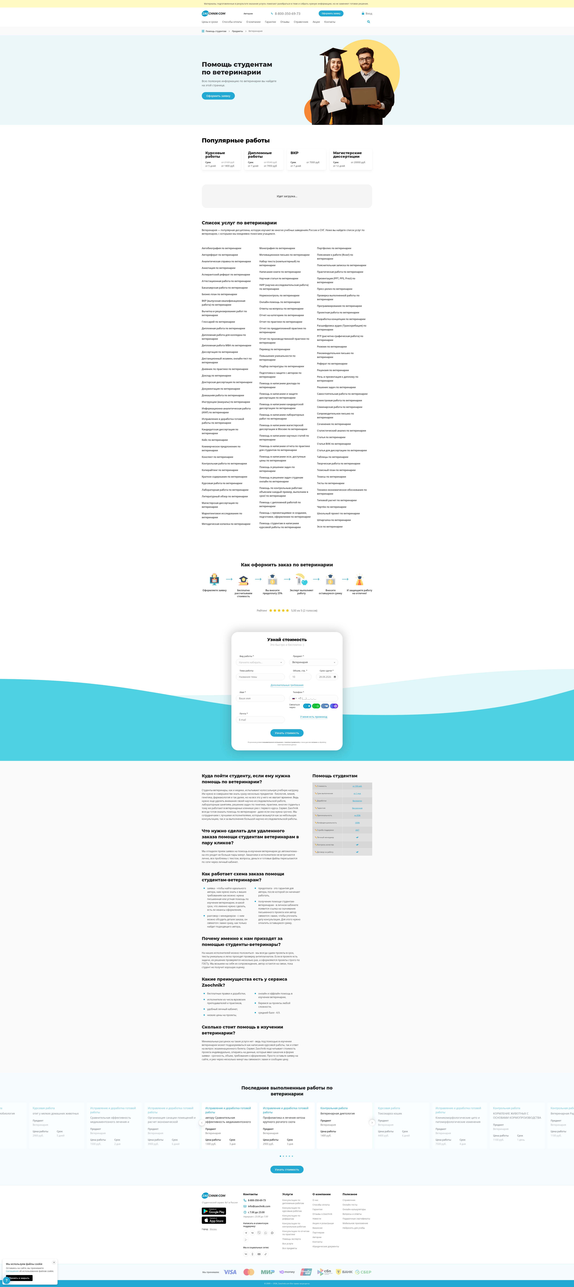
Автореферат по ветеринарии (220, 254)
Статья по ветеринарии (331, 437)
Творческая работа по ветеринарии (338, 463)
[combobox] (260, 662)
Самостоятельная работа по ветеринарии (342, 393)
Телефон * (298, 692)
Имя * (243, 692)
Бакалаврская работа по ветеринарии (225, 287)
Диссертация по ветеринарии (220, 352)
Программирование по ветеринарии (339, 306)
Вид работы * (247, 656)
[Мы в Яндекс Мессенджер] (246, 1239)
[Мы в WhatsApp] (265, 1233)
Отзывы (284, 21)
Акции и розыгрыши (323, 1223)
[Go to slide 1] (280, 1156)
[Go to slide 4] (289, 1156)
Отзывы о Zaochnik (322, 1214)
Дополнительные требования (287, 685)
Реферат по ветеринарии (332, 363)
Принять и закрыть (19, 1278)
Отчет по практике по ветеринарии (280, 321)
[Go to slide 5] (292, 1156)
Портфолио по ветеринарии (334, 248)
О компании (253, 21)
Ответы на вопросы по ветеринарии (281, 308)
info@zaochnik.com (259, 1206)
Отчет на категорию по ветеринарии (281, 315)
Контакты (329, 21)
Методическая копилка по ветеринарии (226, 524)
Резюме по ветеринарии (332, 346)
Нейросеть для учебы (354, 1227)
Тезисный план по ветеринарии (336, 470)
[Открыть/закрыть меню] (203, 31)
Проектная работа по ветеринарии (338, 312)
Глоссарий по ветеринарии (218, 321)
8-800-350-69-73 (257, 1200)
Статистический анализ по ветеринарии (341, 430)
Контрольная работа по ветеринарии (224, 463)
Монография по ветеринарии (277, 248)
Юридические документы (326, 1246)
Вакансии (317, 1227)
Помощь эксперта (291, 1239)
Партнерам (318, 1232)
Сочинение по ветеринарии (334, 424)
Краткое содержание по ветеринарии (224, 476)
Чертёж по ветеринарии (331, 506)
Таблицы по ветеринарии (332, 457)
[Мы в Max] (272, 1233)
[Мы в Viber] (259, 1233)
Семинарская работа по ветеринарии (339, 407)
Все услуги (287, 1243)
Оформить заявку (331, 13)
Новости (317, 1218)
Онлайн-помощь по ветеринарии (279, 302)
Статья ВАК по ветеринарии (334, 443)
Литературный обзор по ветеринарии (225, 496)
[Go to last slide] (202, 1123)
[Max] (334, 706)
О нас (315, 1200)
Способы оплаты (232, 21)
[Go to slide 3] (286, 1156)
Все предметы (289, 1248)
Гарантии (270, 21)
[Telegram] (307, 706)
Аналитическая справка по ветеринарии (226, 261)
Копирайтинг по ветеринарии (220, 470)
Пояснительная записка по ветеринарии (341, 265)
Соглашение (12, 1271)
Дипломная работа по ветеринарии (223, 328)
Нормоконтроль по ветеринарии (279, 295)
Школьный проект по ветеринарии (338, 513)
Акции (316, 21)
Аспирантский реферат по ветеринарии (226, 274)
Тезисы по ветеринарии (331, 476)
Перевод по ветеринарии (274, 349)
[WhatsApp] (316, 706)
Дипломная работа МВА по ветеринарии (226, 345)
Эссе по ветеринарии (330, 526)
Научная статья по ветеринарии (278, 278)
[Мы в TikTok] (265, 1254)
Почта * (244, 713)
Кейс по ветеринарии (215, 440)
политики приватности (292, 742)
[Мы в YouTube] (259, 1254)
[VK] (325, 706)
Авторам (248, 13)
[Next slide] (372, 1123)
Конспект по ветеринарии (217, 457)
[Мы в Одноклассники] (252, 1254)
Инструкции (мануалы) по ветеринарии (226, 402)
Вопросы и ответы (352, 1214)
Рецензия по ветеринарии (333, 370)
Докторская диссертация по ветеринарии (227, 382)
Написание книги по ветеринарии (280, 271)
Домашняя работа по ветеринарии (223, 395)
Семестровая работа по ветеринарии (339, 400)
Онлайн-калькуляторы (354, 1209)
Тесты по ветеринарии (330, 483)
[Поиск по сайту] (368, 21)
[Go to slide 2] (283, 1156)
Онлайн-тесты (350, 1204)
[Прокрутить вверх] (567, 1274)
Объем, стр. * (300, 670)
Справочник (301, 21)
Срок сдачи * (327, 670)
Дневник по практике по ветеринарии (225, 369)
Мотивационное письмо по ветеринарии (284, 254)
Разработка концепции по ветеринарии (341, 319)
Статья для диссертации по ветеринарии (342, 450)
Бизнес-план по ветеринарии (219, 294)
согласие (314, 742)
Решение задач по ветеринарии (336, 387)
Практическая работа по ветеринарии (340, 271)
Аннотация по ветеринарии (218, 268)
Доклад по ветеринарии (216, 375)
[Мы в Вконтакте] (252, 1233)
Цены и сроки (210, 21)
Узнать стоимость (287, 1169)
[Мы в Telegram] (246, 1233)
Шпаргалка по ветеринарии (334, 520)
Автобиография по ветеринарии (221, 248)
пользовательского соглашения (272, 742)
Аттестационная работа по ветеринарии (226, 281)
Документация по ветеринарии (221, 388)
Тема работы (246, 670)
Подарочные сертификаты (356, 1218)
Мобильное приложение (355, 1223)
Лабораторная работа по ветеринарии (225, 489)
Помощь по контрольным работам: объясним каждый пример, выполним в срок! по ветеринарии (283, 491)
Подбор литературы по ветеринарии (281, 366)
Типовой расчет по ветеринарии (337, 500)
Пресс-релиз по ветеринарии (334, 289)
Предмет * (298, 656)
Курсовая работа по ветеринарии (222, 483)
